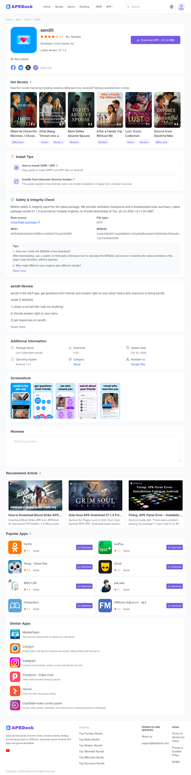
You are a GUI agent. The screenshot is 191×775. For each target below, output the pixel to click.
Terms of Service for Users (178, 737)
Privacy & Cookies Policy (177, 751)
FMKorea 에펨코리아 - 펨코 (130, 602)
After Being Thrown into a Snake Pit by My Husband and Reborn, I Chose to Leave (52, 134)
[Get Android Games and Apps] (19, 6)
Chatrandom (31, 602)
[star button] (41, 36)
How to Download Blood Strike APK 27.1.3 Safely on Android (33, 515)
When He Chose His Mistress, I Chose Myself (23, 134)
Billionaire (18, 142)
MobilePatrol (31, 632)
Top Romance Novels (91, 763)
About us (147, 736)
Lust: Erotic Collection (133, 134)
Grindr (118, 563)
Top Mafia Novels (89, 739)
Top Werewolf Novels (91, 751)
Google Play (138, 364)
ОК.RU (28, 544)
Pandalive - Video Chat (38, 675)
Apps (18, 19)
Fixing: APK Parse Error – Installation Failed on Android (155, 515)
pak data (119, 583)
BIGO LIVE (30, 583)
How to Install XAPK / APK (38, 165)
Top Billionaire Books (91, 757)
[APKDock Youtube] (8, 750)
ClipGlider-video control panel (42, 703)
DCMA (176, 762)
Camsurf (28, 646)
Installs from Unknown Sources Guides (47, 179)
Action (44, 142)
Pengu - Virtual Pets (35, 563)
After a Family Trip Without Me (109, 134)
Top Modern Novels (90, 745)
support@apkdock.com (155, 743)
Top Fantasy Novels (91, 733)
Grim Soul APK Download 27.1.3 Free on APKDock (95, 515)
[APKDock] (39, 728)
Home (9, 19)
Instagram (29, 660)
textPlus (118, 544)
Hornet (27, 689)
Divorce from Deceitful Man (163, 134)
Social (27, 19)
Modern (58, 142)
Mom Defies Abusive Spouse (79, 134)
